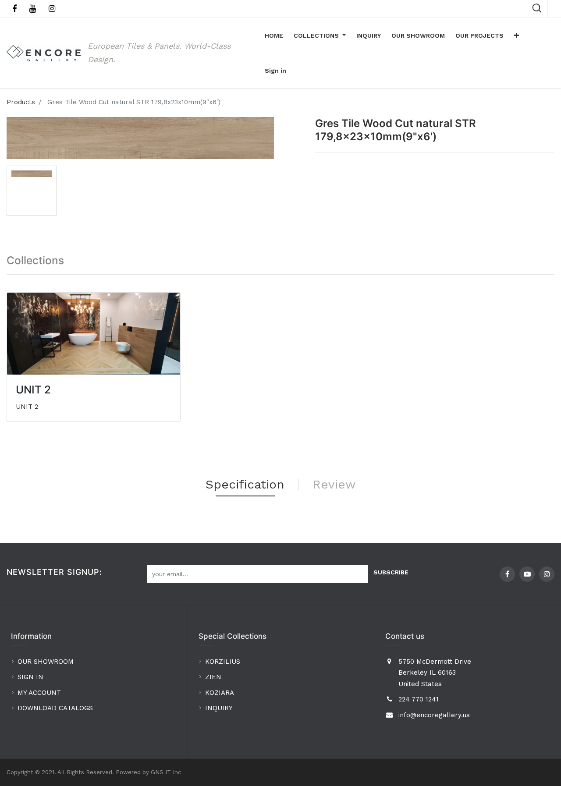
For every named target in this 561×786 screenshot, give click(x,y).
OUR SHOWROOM (46, 662)
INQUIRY (219, 708)
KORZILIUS (222, 662)
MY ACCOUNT (40, 693)
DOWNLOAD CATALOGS (56, 708)
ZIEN (213, 677)
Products (21, 102)
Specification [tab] (245, 484)
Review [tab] (333, 484)
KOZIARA (219, 693)
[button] (516, 35)
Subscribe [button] (390, 572)
